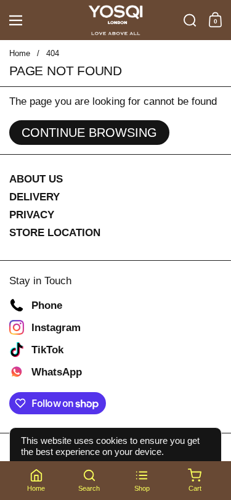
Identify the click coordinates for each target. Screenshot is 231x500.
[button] (190, 20)
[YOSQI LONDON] (115, 20)
